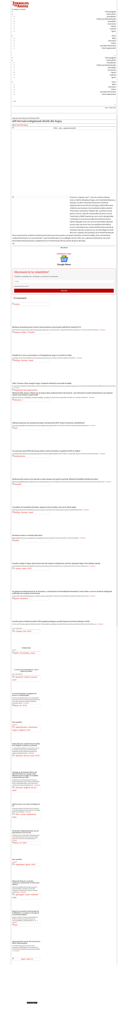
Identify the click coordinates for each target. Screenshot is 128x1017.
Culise (113, 43)
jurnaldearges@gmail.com (31, 970)
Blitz (114, 38)
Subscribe (64, 291)
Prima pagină (110, 12)
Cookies (76, 1011)
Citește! (102, 330)
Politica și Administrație (106, 19)
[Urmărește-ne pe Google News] (64, 260)
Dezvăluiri (112, 21)
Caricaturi (112, 41)
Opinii (113, 26)
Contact (52, 1011)
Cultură (113, 29)
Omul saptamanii (109, 48)
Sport (113, 31)
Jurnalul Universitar (108, 46)
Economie (112, 24)
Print (114, 36)
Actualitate (111, 16)
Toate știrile (111, 14)
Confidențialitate (64, 1011)
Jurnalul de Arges (21, 125)
